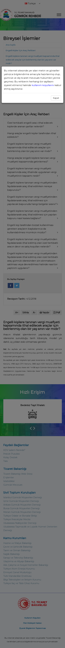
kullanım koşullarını (43, 85)
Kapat (56, 98)
